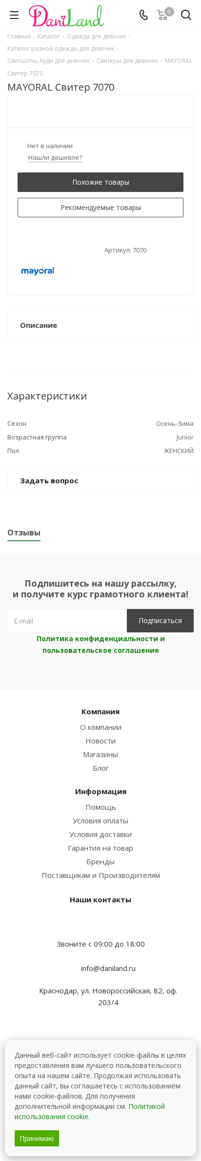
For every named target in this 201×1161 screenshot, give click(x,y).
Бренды (100, 861)
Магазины (100, 754)
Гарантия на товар (100, 848)
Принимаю (37, 1138)
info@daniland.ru (108, 968)
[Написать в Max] (100, 925)
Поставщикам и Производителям (100, 875)
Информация (100, 791)
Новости (100, 740)
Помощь (100, 807)
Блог (101, 768)
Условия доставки (100, 834)
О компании (100, 727)
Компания (100, 711)
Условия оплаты (100, 820)
